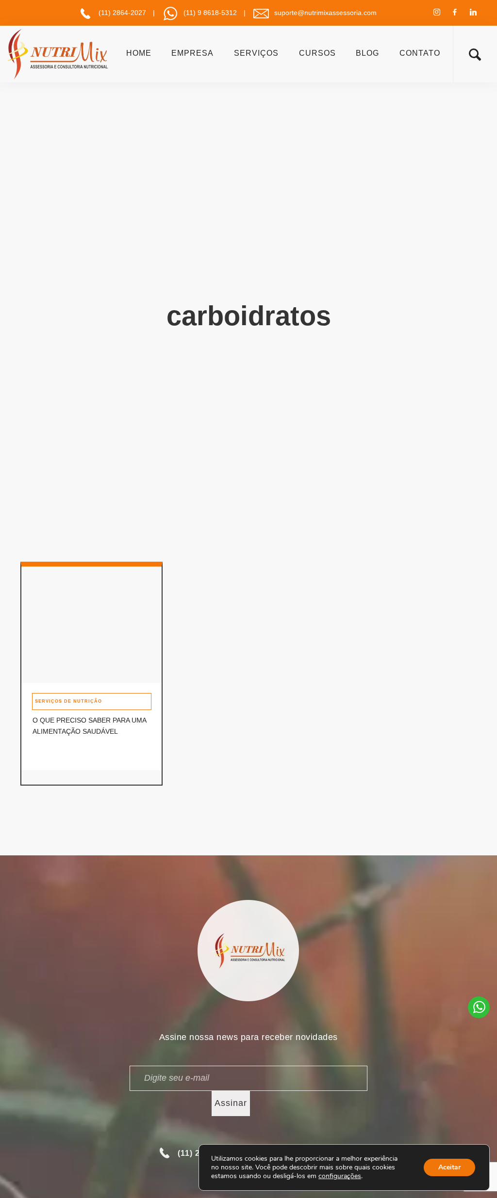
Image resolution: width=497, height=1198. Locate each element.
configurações (339, 1176)
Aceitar (449, 1167)
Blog (367, 53)
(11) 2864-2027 (122, 12)
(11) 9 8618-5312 (210, 12)
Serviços (256, 53)
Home (138, 53)
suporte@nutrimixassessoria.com (325, 12)
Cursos (317, 53)
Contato (419, 53)
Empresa (192, 53)
